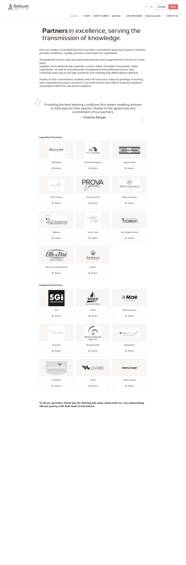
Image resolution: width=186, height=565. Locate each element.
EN (151, 7)
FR (146, 7)
